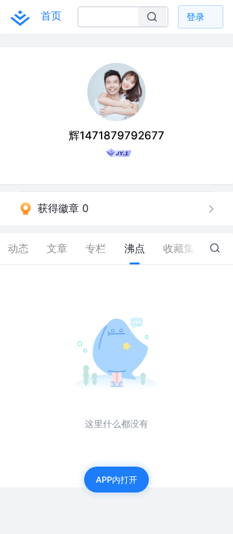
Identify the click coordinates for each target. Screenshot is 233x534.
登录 (195, 16)
